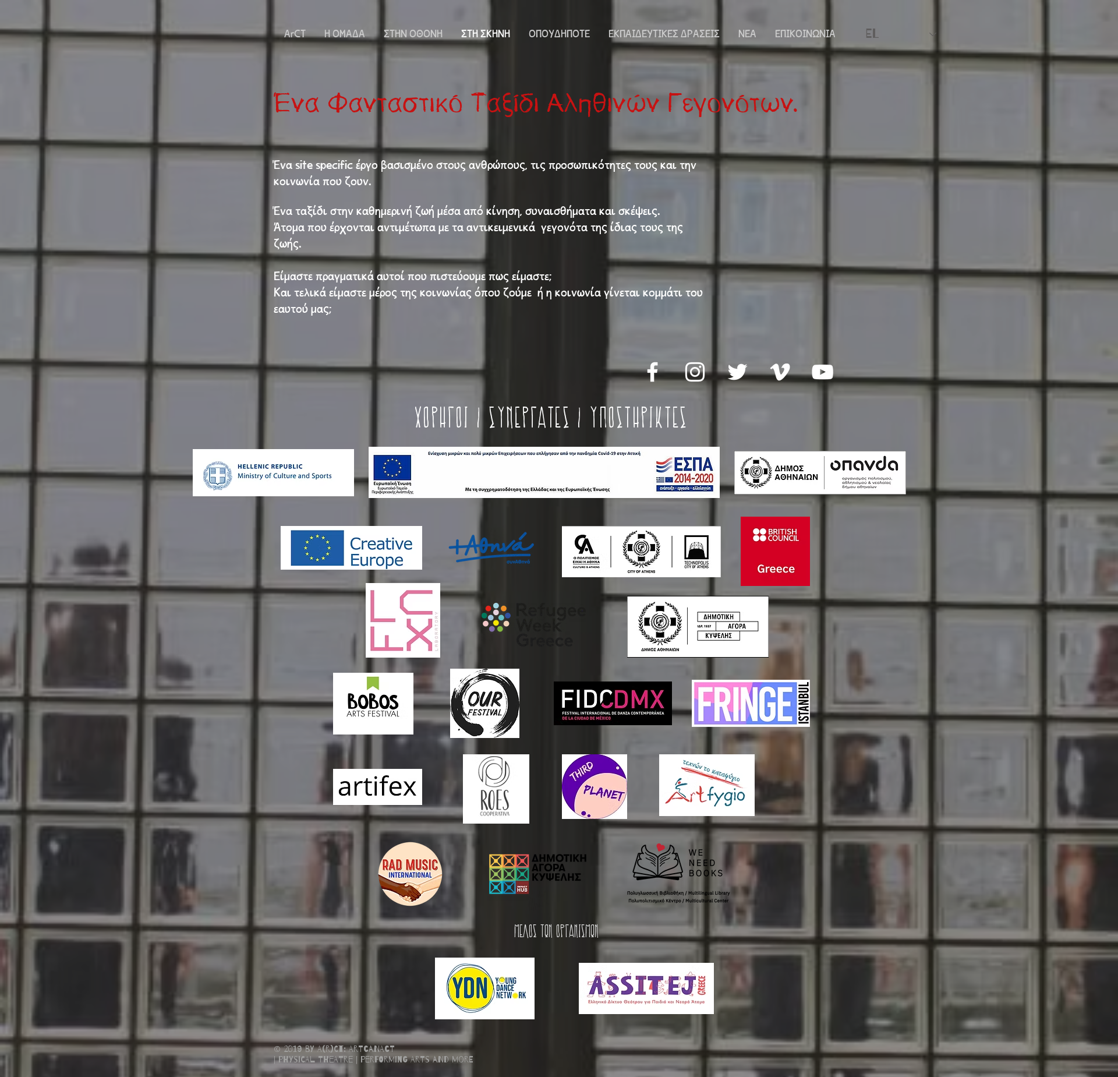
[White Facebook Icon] (652, 372)
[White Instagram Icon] (695, 372)
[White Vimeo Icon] (780, 372)
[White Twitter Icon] (737, 372)
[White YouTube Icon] (822, 372)
